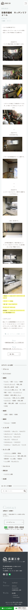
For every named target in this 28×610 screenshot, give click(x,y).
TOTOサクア (17, 442)
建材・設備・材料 (22, 456)
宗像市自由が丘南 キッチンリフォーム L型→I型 (14, 349)
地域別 (4, 410)
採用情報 (20, 602)
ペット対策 (7, 461)
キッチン (9, 20)
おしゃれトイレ (15, 461)
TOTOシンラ (15, 439)
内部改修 (6, 395)
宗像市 (18, 334)
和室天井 (20, 458)
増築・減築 (11, 403)
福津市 (11, 414)
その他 (6, 406)
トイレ (16, 381)
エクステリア (7, 400)
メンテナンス (23, 403)
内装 (17, 387)
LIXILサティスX (16, 445)
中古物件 (14, 423)
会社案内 (16, 602)
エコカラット (7, 445)
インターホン (7, 398)
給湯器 (14, 400)
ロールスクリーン (18, 392)
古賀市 (6, 414)
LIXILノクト (15, 431)
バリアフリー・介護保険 (10, 453)
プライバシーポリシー (10, 604)
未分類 (4, 479)
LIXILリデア (7, 439)
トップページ (14, 582)
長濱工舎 (5, 470)
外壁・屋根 (20, 400)
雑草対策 (6, 458)
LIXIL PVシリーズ (8, 434)
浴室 (12, 381)
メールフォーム (10, 522)
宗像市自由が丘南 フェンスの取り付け (14, 342)
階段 (5, 392)
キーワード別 (6, 449)
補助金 (19, 453)
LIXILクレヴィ (17, 434)
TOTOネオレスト (8, 442)
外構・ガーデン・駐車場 (18, 398)
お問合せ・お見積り (18, 604)
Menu (26, 4)
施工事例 (14, 593)
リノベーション (7, 373)
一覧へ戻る (11, 354)
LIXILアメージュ (8, 436)
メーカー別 (6, 427)
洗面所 (21, 381)
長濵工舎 (8, 3)
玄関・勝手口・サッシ (16, 395)
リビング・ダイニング (9, 384)
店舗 (17, 403)
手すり (10, 392)
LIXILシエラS (17, 436)
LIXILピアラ (22, 431)
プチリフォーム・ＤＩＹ (10, 456)
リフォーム (4, 18)
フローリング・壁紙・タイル (11, 389)
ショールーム (6, 466)
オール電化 (13, 458)
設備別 (3, 20)
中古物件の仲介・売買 (16, 590)
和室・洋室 (19, 384)
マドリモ (24, 445)
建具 (24, 389)
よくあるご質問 (12, 602)
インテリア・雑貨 (8, 474)
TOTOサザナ (7, 431)
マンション (7, 423)
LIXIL (8, 334)
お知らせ (7, 602)
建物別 (4, 419)
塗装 (5, 403)
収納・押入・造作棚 (9, 387)
